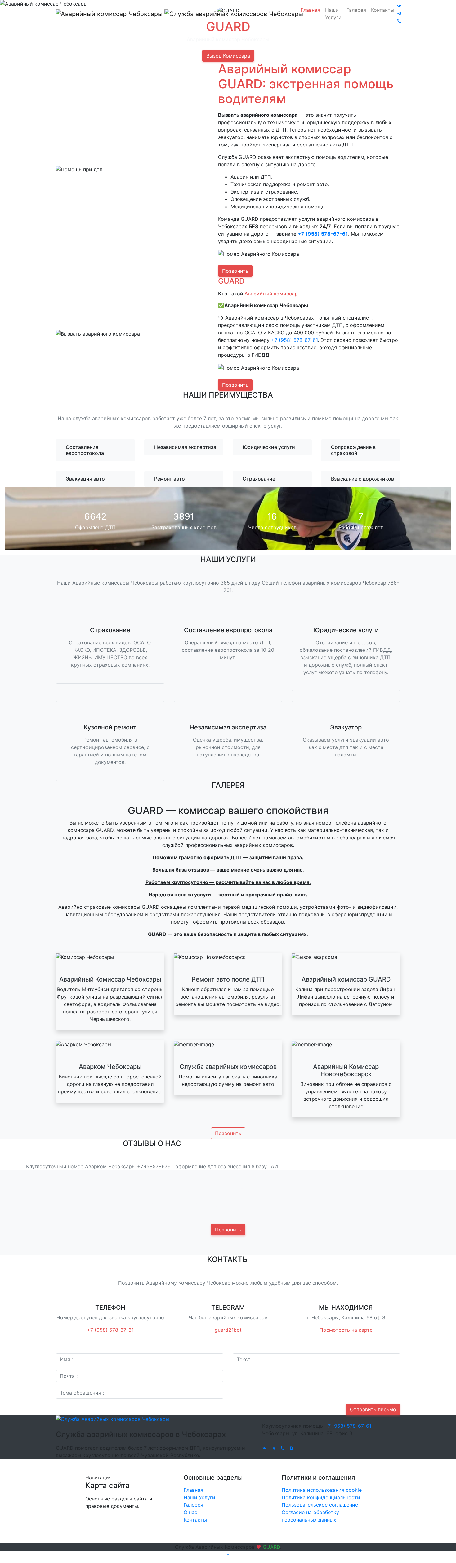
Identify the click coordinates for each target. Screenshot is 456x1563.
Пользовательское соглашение (320, 1505)
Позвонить (235, 271)
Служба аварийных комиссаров (228, 1066)
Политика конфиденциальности (321, 1497)
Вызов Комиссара (228, 56)
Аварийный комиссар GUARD (346, 979)
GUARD (271, 1547)
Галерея (356, 10)
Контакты (382, 10)
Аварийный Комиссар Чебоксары (110, 979)
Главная (310, 10)
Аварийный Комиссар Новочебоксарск (346, 1070)
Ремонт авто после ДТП (228, 979)
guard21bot (228, 1330)
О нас (190, 1512)
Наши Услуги (333, 13)
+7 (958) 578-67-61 (323, 234)
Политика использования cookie (322, 1490)
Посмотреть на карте (346, 1330)
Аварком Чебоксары (110, 1066)
